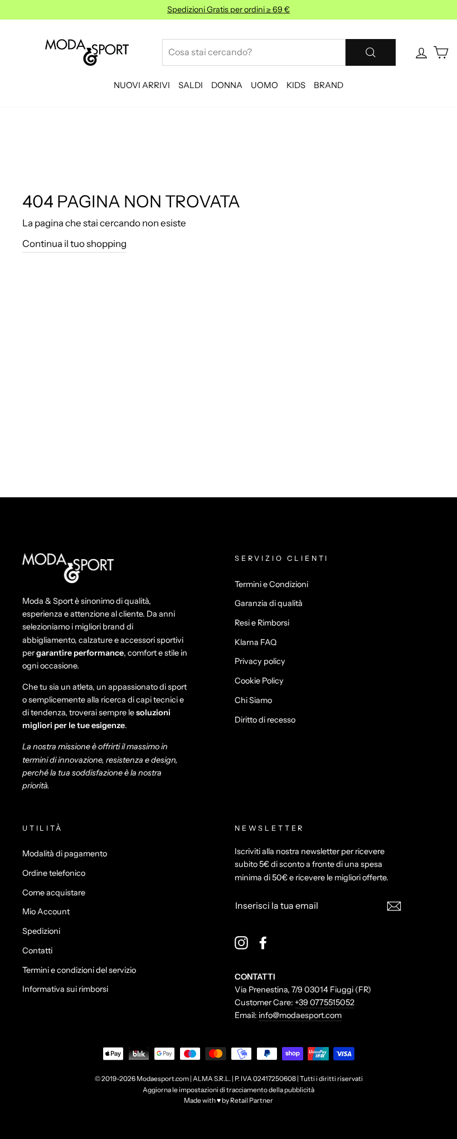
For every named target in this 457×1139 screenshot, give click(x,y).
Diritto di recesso (265, 720)
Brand (328, 85)
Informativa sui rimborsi (65, 989)
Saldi (190, 85)
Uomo (264, 85)
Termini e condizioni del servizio (79, 970)
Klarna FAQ (255, 642)
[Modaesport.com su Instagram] (241, 942)
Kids (295, 85)
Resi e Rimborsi (262, 623)
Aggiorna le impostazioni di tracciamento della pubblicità (228, 1089)
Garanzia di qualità (269, 603)
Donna (226, 85)
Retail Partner (251, 1100)
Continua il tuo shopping (74, 243)
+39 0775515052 (324, 1002)
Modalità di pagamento (64, 854)
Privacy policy (260, 661)
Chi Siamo (253, 700)
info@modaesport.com (300, 1015)
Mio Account (46, 912)
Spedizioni (41, 931)
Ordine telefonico (53, 873)
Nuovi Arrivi (142, 85)
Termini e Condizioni (271, 584)
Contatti (37, 951)
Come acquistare (53, 893)
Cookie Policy (259, 681)
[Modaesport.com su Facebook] (263, 942)
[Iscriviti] (394, 905)
